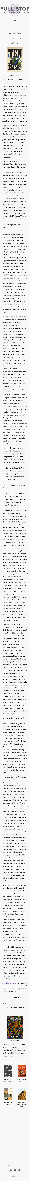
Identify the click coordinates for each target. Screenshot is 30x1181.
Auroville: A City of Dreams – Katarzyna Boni (21, 1104)
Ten (11, 266)
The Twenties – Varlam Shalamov (8, 1080)
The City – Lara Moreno (8, 1103)
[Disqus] (15, 1137)
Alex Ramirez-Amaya (16, 38)
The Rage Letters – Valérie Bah (22, 1080)
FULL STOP (17, 1176)
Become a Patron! (8, 1003)
